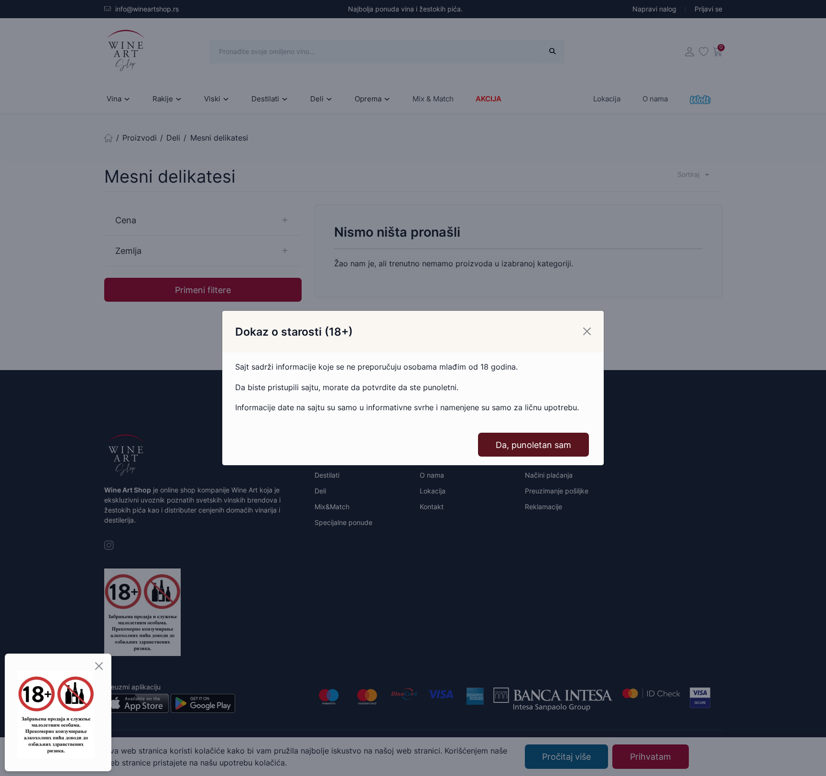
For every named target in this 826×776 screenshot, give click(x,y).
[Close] (587, 331)
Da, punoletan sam (533, 445)
